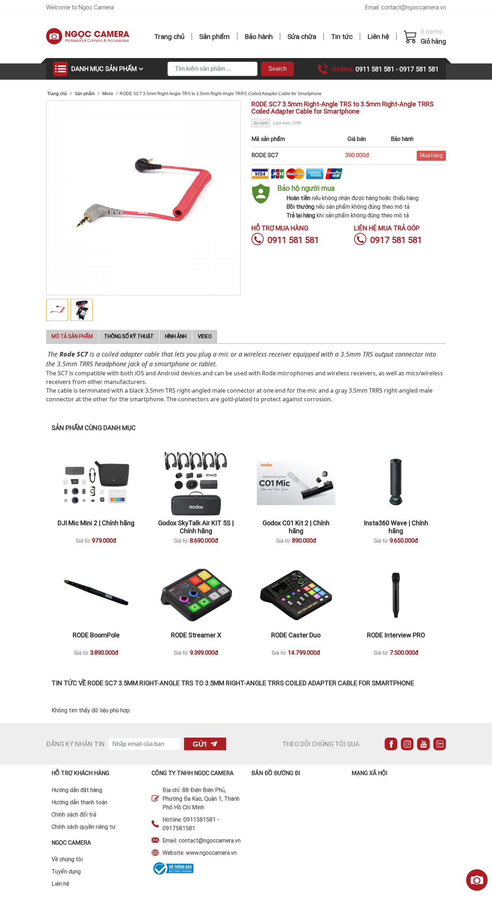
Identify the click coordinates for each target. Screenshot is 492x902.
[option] (58, 310)
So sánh (261, 123)
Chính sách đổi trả (74, 814)
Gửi (200, 744)
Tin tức (342, 36)
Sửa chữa (301, 36)
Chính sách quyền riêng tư (84, 826)
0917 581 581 (419, 69)
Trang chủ (169, 36)
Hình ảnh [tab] (176, 336)
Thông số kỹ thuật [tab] (129, 336)
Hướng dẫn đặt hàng (77, 789)
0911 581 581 (375, 69)
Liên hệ (378, 36)
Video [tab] (205, 336)
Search (277, 69)
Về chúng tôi (67, 859)
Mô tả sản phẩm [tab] (72, 336)
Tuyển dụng (66, 871)
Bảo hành (259, 36)
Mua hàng (431, 155)
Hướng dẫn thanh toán (79, 802)
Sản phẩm (214, 36)
